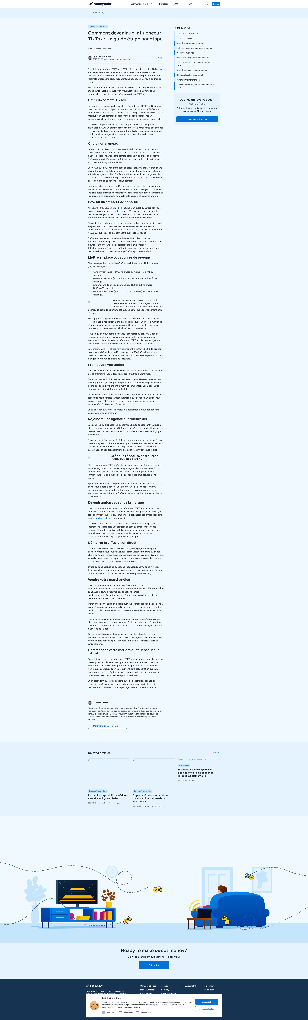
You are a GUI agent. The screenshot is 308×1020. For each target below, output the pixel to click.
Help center (208, 986)
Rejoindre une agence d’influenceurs (192, 57)
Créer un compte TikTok (187, 33)
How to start (208, 989)
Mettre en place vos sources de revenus (194, 48)
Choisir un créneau (184, 38)
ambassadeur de (104, 518)
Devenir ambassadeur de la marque (192, 70)
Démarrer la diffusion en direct (189, 75)
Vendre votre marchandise (188, 79)
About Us (165, 986)
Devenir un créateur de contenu (190, 43)
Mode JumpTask (147, 989)
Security (165, 989)
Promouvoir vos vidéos (186, 52)
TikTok (120, 207)
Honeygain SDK (189, 986)
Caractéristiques (148, 986)
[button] (197, 119)
